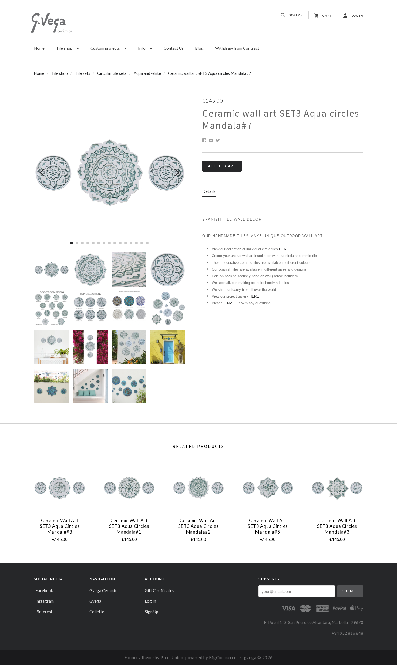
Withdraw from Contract (237, 48)
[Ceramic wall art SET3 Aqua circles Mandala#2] (198, 488)
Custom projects (105, 48)
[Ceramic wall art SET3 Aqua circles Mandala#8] (59, 488)
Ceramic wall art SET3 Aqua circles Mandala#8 (60, 526)
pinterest (43, 611)
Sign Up (151, 611)
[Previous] (42, 173)
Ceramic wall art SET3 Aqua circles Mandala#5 (268, 526)
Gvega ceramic (103, 590)
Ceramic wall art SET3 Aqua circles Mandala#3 (337, 526)
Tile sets (82, 73)
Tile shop (64, 48)
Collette (96, 611)
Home (39, 48)
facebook (44, 590)
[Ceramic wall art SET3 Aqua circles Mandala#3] (337, 488)
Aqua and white (147, 73)
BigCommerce (222, 657)
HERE (284, 249)
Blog (199, 48)
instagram (44, 601)
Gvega (95, 601)
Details (209, 191)
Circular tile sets (112, 73)
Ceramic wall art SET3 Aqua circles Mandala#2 (198, 526)
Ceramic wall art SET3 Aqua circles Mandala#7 (209, 73)
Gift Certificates (159, 590)
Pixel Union (171, 657)
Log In (150, 601)
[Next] (176, 173)
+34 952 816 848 (347, 633)
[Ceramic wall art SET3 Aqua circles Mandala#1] (129, 488)
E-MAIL (230, 303)
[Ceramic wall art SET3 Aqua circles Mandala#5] (268, 488)
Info (142, 48)
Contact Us (174, 48)
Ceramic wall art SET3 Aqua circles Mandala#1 (129, 526)
